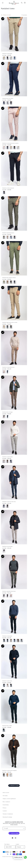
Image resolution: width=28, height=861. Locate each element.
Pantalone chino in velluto (7, 725)
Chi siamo (5, 795)
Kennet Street (8, 856)
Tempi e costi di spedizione (9, 798)
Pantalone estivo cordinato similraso (9, 277)
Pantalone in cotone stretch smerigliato (9, 770)
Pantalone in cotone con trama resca (9, 501)
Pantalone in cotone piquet (7, 53)
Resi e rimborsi (6, 802)
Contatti (5, 811)
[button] (2, 2)
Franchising (5, 805)
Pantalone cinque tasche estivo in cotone (9, 322)
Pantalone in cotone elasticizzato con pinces (10, 143)
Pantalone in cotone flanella (7, 456)
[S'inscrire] (23, 828)
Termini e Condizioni (8, 814)
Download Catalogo (7, 817)
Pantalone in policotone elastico (8, 232)
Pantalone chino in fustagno (7, 411)
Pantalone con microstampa (7, 546)
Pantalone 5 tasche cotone (7, 680)
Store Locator (6, 792)
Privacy (4, 808)
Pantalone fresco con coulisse (7, 98)
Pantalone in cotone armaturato (8, 187)
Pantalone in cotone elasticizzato (8, 367)
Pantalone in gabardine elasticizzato (9, 591)
